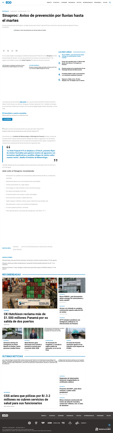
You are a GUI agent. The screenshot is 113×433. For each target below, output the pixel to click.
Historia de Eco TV (20, 427)
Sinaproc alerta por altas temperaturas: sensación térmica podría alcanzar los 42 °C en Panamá (28, 263)
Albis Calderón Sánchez (9, 406)
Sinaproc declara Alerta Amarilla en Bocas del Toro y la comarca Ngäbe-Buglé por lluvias (42, 67)
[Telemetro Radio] (76, 424)
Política (79, 2)
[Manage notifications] (109, 425)
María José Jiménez (63, 314)
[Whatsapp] (12, 51)
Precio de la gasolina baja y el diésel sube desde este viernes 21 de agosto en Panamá (73, 63)
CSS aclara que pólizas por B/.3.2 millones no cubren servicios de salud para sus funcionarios (27, 399)
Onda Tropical (17, 249)
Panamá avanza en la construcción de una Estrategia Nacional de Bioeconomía (73, 69)
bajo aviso (23, 102)
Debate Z (49, 2)
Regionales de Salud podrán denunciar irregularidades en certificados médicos (69, 380)
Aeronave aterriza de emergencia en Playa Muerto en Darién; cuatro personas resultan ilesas (12, 345)
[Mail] (16, 51)
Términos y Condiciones (8, 427)
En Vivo (105, 2)
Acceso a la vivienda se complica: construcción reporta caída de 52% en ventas (71, 310)
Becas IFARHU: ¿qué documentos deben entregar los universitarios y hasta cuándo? (73, 56)
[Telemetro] (29, 424)
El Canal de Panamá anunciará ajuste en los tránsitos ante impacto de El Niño (75, 345)
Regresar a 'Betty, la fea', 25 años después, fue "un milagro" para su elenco (73, 79)
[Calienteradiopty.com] (70, 424)
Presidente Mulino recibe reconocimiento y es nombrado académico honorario (73, 74)
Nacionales (71, 2)
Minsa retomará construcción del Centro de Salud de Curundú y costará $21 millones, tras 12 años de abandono (71, 402)
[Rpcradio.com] (63, 424)
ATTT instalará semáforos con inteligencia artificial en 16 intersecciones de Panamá (70, 322)
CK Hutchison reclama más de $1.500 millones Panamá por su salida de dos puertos (26, 317)
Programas (97, 2)
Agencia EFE (6, 324)
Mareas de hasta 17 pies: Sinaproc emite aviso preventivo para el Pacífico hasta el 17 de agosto (29, 268)
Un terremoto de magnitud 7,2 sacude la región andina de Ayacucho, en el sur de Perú (53, 346)
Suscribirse (7, 119)
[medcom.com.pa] (83, 424)
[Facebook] (4, 51)
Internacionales (88, 2)
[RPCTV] (36, 424)
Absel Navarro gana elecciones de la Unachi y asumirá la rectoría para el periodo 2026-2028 (33, 345)
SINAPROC (16, 246)
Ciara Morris (69, 350)
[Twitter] (8, 51)
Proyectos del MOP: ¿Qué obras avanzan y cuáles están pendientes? (70, 390)
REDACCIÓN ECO (63, 302)
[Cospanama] (49, 424)
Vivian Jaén (27, 350)
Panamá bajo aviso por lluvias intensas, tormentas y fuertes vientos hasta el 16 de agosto (29, 260)
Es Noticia (56, 2)
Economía (64, 2)
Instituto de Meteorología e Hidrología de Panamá (36, 246)
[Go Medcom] (56, 424)
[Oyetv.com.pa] (43, 424)
